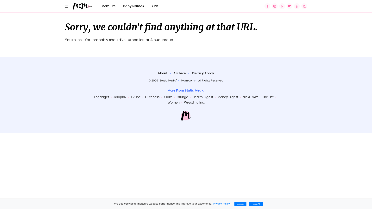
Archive (179, 73)
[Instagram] (275, 6)
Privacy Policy (203, 73)
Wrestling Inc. (194, 102)
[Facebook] (267, 6)
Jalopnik (120, 97)
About (162, 73)
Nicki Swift (250, 97)
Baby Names (133, 6)
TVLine (136, 97)
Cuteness (152, 97)
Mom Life (109, 6)
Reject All (256, 204)
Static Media (168, 80)
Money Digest (228, 97)
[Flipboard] (289, 6)
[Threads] (297, 6)
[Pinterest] (282, 6)
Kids (155, 6)
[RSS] (304, 6)
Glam (168, 97)
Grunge (182, 97)
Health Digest (203, 97)
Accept (240, 204)
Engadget (101, 97)
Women (174, 102)
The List (268, 97)
